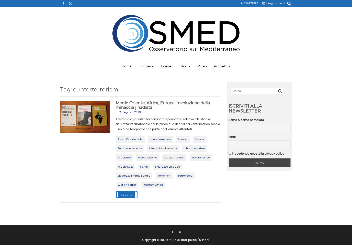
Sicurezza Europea (167, 167)
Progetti (220, 66)
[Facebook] (63, 3)
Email (232, 137)
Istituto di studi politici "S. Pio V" (188, 240)
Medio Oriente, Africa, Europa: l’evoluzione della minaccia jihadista (163, 105)
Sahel (144, 167)
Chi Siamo (146, 66)
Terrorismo (185, 176)
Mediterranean (174, 157)
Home (127, 66)
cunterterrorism (160, 139)
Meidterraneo (201, 157)
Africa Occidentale (130, 139)
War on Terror (127, 185)
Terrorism (164, 176)
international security (163, 148)
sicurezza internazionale (134, 176)
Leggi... (126, 195)
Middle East (125, 167)
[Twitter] (70, 3)
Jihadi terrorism (194, 148)
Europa (183, 139)
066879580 (251, 3)
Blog (183, 66)
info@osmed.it (275, 3)
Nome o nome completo (246, 120)
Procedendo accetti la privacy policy (257, 154)
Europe (200, 139)
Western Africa (153, 185)
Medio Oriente (147, 157)
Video (202, 66)
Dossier (167, 66)
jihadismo (124, 157)
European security (130, 148)
